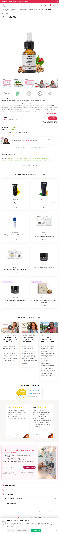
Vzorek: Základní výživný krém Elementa (44, 235)
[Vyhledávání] (42, 5)
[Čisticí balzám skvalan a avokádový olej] (44, 188)
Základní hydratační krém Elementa (15, 300)
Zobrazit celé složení (29, 165)
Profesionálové (5, 511)
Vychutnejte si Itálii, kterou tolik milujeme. (47, 339)
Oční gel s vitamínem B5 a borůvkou (15, 235)
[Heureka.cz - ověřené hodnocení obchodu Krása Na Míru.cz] (29, 393)
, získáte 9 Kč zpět (9, 119)
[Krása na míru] (4, 5)
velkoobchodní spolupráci (51, 122)
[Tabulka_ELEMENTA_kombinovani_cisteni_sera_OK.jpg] (29, 83)
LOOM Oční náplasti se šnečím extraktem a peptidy (43, 301)
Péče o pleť (23, 9)
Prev (5, 421)
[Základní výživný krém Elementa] (44, 253)
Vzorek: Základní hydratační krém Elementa (15, 268)
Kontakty (23, 511)
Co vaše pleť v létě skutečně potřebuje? (28, 339)
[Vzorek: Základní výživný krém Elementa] (44, 220)
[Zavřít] (57, 1)
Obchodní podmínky (35, 511)
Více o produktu (52, 113)
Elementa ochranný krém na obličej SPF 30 (15, 202)
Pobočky (15, 511)
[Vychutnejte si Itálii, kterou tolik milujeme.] (49, 327)
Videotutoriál (12, 335)
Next (53, 421)
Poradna (3, 513)
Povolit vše (36, 530)
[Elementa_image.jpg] (18, 83)
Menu (54, 5)
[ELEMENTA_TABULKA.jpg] (7, 83)
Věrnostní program (48, 511)
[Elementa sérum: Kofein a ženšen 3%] (29, 49)
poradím (28, 140)
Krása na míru (5, 9)
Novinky (43, 335)
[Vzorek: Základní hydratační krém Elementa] (15, 253)
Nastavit (11, 530)
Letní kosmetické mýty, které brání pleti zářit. (10, 339)
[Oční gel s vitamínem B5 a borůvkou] (15, 220)
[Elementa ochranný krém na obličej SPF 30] (15, 188)
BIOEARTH (14, 9)
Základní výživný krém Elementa (44, 267)
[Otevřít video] (40, 83)
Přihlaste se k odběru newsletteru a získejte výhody (14, 1)
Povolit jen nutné (23, 530)
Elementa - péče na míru (36, 9)
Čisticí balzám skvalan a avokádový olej (44, 202)
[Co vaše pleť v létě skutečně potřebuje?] (29, 327)
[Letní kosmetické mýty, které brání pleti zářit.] (10, 327)
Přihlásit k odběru (29, 467)
